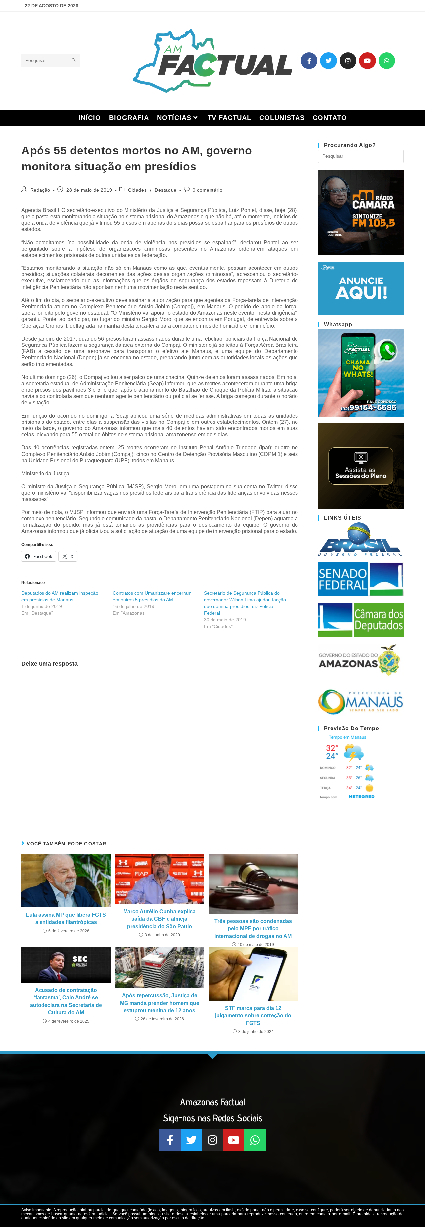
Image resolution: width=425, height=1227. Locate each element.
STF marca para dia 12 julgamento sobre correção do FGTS (253, 1015)
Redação (40, 189)
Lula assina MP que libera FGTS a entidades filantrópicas (66, 918)
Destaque (166, 189)
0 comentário (207, 189)
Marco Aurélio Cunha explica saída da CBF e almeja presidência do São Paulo (159, 919)
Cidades (137, 189)
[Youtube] (367, 60)
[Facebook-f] (309, 60)
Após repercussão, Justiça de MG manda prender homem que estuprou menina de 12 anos (159, 1003)
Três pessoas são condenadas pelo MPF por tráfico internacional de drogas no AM (253, 928)
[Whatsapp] (387, 60)
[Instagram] (348, 60)
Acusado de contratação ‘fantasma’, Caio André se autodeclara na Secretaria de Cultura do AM (66, 1001)
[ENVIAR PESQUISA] (74, 60)
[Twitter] (328, 60)
